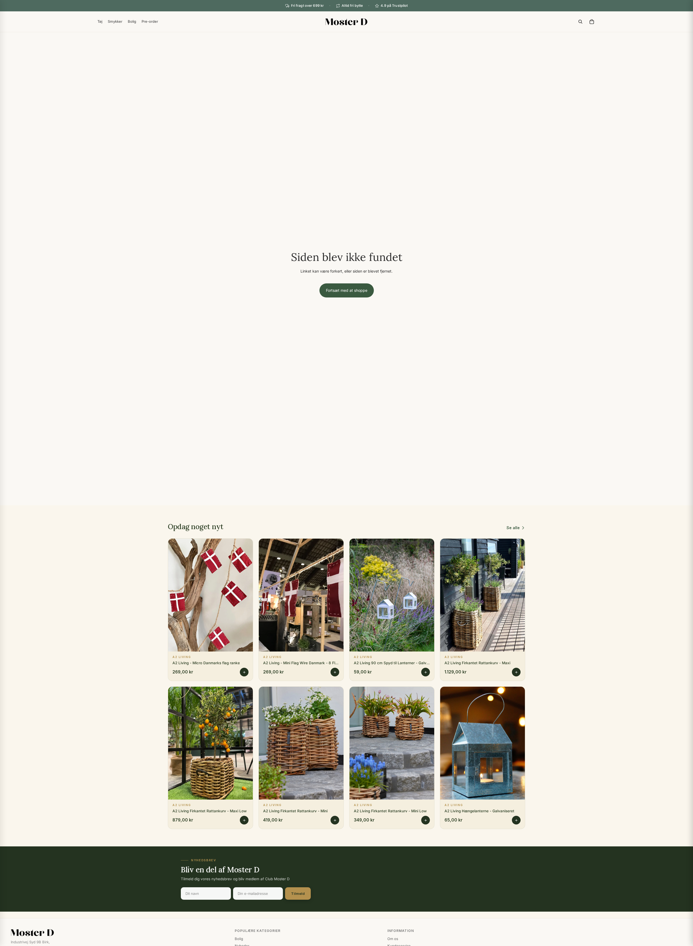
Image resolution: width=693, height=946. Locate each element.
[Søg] (580, 22)
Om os (392, 939)
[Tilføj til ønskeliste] (245, 547)
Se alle (513, 527)
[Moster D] (117, 932)
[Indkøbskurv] (592, 22)
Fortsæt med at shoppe (346, 290)
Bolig (239, 939)
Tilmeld (298, 893)
